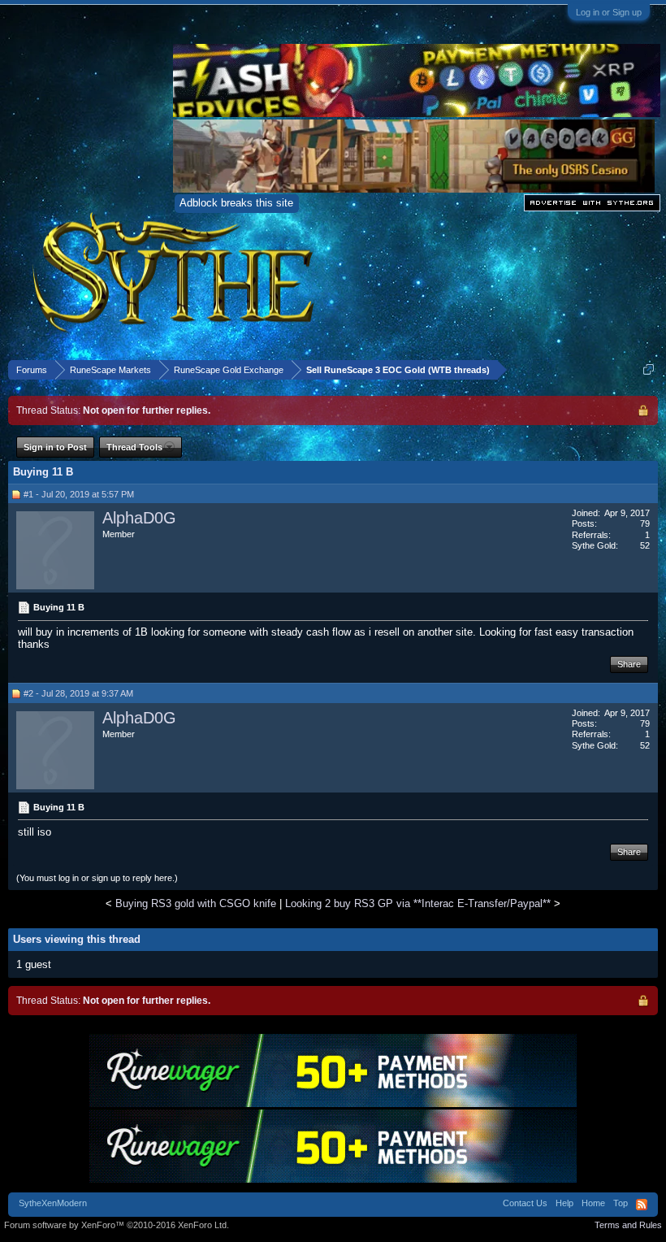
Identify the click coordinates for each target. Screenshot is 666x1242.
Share (629, 664)
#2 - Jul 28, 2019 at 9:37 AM (78, 693)
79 (645, 523)
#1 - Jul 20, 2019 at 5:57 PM (79, 494)
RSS (641, 1204)
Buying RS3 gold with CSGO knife (195, 903)
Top (620, 1203)
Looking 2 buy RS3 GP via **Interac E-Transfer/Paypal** (418, 903)
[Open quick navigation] (648, 369)
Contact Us (525, 1203)
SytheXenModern (53, 1203)
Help (564, 1203)
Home (593, 1203)
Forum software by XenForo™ (116, 1225)
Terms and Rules (628, 1225)
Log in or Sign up (609, 12)
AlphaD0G (139, 518)
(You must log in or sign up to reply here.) (97, 878)
